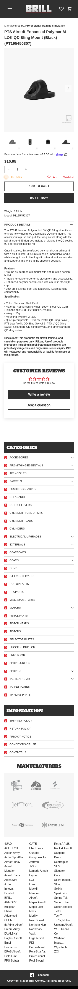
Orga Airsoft (36, 938)
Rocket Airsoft (63, 848)
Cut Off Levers (21, 505)
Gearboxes (18, 552)
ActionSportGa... (14, 857)
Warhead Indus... (59, 940)
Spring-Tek (61, 897)
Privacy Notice (20, 736)
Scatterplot (61, 861)
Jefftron (34, 861)
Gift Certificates (22, 576)
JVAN (32, 866)
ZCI (56, 951)
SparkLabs (61, 893)
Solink (58, 888)
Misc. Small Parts (22, 599)
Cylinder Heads (21, 520)
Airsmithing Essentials (26, 465)
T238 (57, 911)
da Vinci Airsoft (13, 924)
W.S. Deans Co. (61, 931)
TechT (58, 915)
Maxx (32, 911)
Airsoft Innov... (13, 861)
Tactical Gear (20, 679)
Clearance (18, 497)
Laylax (33, 875)
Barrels (16, 481)
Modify (33, 915)
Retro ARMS (62, 843)
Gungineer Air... (39, 857)
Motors (15, 607)
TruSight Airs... (63, 920)
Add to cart (39, 186)
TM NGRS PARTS (20, 694)
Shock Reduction (22, 647)
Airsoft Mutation (9, 868)
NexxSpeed (36, 920)
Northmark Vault (35, 931)
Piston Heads (19, 623)
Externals (17, 544)
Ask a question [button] (39, 405)
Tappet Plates (20, 686)
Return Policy (20, 728)
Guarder (34, 852)
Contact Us (18, 752)
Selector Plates (22, 639)
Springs (15, 671)
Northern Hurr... (38, 924)
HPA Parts (17, 591)
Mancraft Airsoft (34, 895)
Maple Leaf (36, 906)
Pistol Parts (19, 615)
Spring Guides (20, 663)
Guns (13, 568)
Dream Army (12, 929)
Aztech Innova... (9, 886)
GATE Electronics (36, 846)
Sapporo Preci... (59, 855)
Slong (57, 884)
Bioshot (9, 893)
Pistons (15, 631)
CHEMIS (9, 920)
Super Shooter (63, 906)
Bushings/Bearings (23, 489)
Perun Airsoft (37, 947)
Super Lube (61, 902)
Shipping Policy (21, 720)
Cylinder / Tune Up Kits (26, 512)
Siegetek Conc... (59, 873)
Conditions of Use (23, 744)
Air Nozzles (18, 473)
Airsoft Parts (12, 875)
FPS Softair (11, 960)
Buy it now (39, 197)
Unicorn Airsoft (63, 924)
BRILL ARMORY (10, 900)
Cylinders (17, 528)
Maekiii (33, 888)
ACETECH (11, 848)
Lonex (33, 884)
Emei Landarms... (11, 945)
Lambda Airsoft (38, 870)
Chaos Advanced (10, 913)
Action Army (12, 852)
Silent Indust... (63, 879)
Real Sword (36, 960)
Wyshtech (60, 947)
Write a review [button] (39, 394)
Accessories (19, 457)
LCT (31, 879)
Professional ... (38, 956)
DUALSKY (11, 933)
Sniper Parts (19, 655)
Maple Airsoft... (38, 902)
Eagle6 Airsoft (13, 938)
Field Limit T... (13, 956)
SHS (57, 866)
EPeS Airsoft (12, 951)
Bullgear (9, 906)
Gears (14, 560)
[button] (70, 9)
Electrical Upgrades (25, 536)
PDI (31, 942)
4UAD (8, 843)
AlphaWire (10, 879)
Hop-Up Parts (19, 583)
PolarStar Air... (38, 951)
